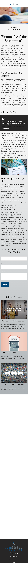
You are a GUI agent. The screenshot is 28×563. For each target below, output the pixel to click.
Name (2, 255)
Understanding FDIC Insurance (13, 321)
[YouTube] (15, 553)
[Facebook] (10, 553)
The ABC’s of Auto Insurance (12, 384)
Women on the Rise (8, 353)
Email (2, 263)
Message (3, 272)
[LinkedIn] (13, 553)
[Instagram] (17, 553)
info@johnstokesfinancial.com (14, 559)
